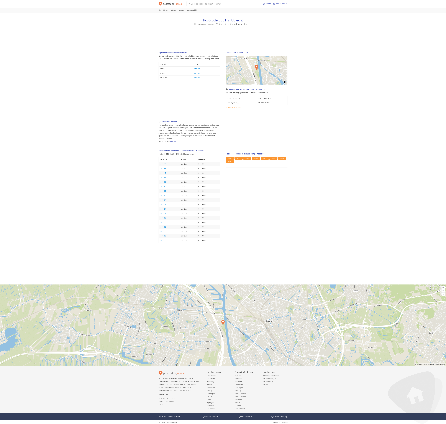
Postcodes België (269, 378)
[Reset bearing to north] (443, 294)
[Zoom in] (443, 287)
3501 (238, 158)
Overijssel (238, 400)
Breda (209, 400)
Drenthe (238, 375)
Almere (209, 397)
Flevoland (238, 378)
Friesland (238, 382)
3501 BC (163, 186)
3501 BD (163, 191)
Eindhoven (211, 388)
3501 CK (163, 209)
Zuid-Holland (240, 409)
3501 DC (163, 222)
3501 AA (163, 164)
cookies (284, 422)
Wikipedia (173, 141)
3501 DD (163, 227)
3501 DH (163, 240)
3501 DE (163, 231)
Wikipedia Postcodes (271, 375)
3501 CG (163, 204)
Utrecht (197, 69)
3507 (229, 161)
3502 (247, 158)
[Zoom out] (443, 290)
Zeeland (238, 406)
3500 (229, 158)
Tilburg (209, 391)
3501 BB (163, 182)
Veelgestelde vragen (166, 401)
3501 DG (163, 236)
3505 (273, 158)
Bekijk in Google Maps (234, 107)
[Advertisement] (223, 36)
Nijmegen (210, 403)
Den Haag (210, 382)
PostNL (265, 385)
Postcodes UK (268, 382)
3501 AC (163, 173)
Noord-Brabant (240, 394)
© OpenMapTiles (420, 364)
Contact (161, 404)
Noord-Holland (240, 397)
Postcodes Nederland (167, 398)
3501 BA (163, 177)
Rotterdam (211, 378)
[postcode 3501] (172, 4)
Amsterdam (211, 375)
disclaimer (276, 422)
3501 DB (163, 218)
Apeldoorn (211, 409)
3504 (264, 158)
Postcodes (280, 3)
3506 (282, 158)
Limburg (238, 391)
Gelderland (239, 385)
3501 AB (163, 168)
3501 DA (163, 213)
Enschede (210, 406)
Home (268, 3)
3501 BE (163, 195)
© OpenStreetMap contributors (435, 364)
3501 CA (163, 200)
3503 (256, 158)
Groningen (211, 394)
